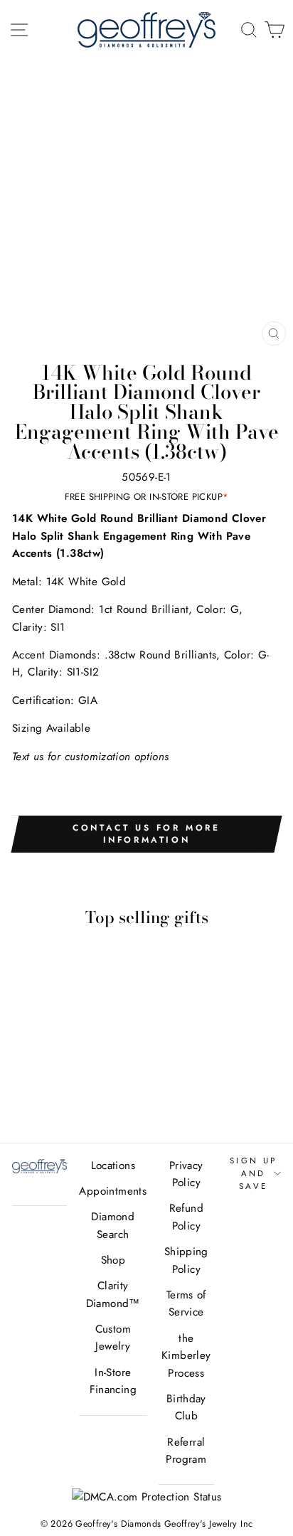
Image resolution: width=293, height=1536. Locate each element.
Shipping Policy (186, 1260)
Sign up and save (253, 1174)
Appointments (112, 1191)
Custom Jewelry (113, 1337)
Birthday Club (186, 1407)
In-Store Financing (113, 1381)
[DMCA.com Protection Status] (147, 1497)
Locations (113, 1165)
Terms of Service (186, 1303)
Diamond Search (112, 1225)
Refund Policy (186, 1216)
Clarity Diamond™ (113, 1294)
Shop (113, 1260)
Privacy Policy (186, 1174)
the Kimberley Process (186, 1355)
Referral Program (186, 1450)
